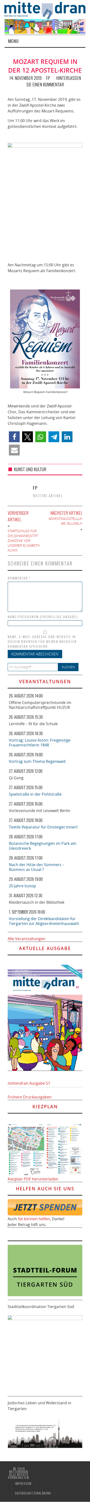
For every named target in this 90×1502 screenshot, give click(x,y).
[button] (14, 436)
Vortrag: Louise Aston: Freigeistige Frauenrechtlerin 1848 (40, 742)
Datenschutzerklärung (33, 1493)
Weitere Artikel (48, 495)
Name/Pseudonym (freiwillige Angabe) (43, 616)
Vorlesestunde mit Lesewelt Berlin (39, 810)
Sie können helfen (34, 1218)
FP (48, 78)
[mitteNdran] (47, 10)
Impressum (23, 1483)
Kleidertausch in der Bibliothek (36, 902)
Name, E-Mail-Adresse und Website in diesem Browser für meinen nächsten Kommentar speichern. (42, 641)
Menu (13, 40)
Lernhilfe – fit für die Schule (33, 723)
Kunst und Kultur (30, 469)
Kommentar (19, 578)
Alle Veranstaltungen (26, 938)
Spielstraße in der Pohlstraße (35, 794)
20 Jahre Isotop (22, 886)
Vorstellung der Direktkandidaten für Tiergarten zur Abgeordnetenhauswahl (44, 921)
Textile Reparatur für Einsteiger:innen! (43, 827)
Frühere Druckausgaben (30, 1097)
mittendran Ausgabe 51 (29, 1083)
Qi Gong (16, 777)
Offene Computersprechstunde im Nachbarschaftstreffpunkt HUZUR (40, 705)
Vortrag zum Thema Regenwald (37, 761)
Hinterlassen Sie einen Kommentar (53, 81)
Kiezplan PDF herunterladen (33, 1179)
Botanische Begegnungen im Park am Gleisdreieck (42, 846)
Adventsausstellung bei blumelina (67, 521)
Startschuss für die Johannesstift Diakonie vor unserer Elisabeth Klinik (24, 540)
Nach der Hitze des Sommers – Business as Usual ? (36, 867)
